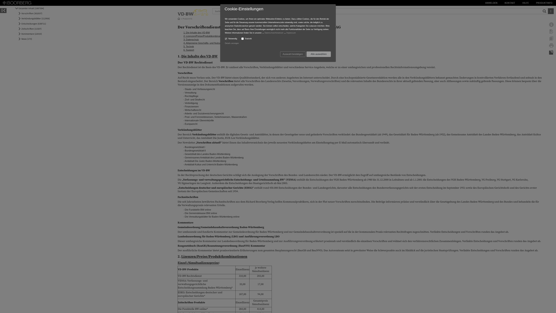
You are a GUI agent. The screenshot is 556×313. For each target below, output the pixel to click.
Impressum (291, 33)
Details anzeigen (232, 43)
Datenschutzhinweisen (274, 33)
